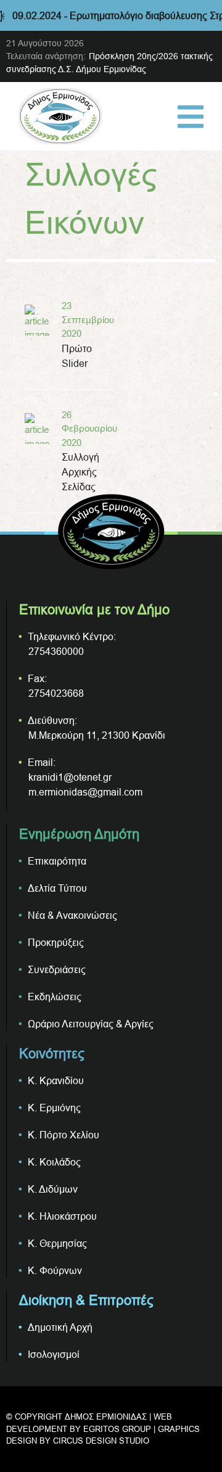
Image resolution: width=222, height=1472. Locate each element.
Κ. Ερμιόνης (54, 1107)
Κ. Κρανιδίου (56, 1080)
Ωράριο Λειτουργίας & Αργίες (91, 1023)
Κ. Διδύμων (53, 1188)
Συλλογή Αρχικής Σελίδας (80, 471)
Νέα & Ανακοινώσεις (72, 915)
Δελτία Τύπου (57, 888)
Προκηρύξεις (56, 942)
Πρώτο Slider (77, 356)
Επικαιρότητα (57, 860)
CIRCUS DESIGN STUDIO (101, 1440)
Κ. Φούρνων (55, 1270)
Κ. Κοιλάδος (54, 1161)
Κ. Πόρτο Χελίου (63, 1134)
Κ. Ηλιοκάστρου (62, 1216)
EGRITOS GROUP (117, 1429)
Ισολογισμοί (54, 1354)
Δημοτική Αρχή (60, 1327)
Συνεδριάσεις (57, 969)
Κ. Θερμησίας (57, 1243)
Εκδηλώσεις (54, 996)
